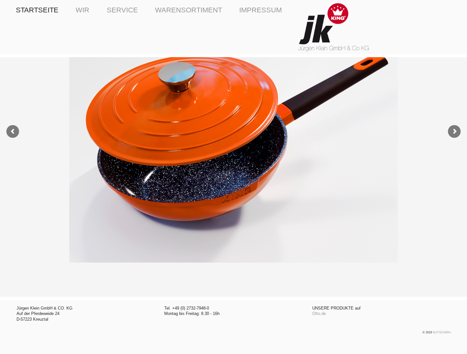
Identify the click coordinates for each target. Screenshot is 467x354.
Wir (82, 10)
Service (122, 10)
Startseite (37, 10)
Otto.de (319, 313)
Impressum (260, 10)
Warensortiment (188, 10)
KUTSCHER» (442, 332)
